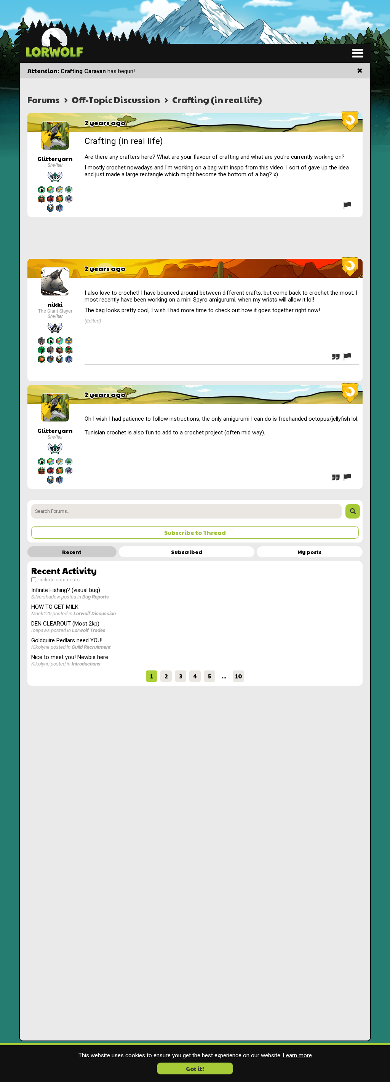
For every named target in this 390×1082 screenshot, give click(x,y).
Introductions (86, 664)
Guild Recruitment (91, 647)
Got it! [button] (195, 1068)
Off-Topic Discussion (116, 99)
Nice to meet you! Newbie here (69, 657)
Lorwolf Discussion (95, 613)
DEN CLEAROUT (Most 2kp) (65, 623)
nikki (55, 304)
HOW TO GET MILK (54, 606)
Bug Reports (95, 597)
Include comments (58, 579)
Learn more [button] (297, 1055)
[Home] (54, 42)
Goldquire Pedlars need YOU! (66, 640)
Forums (43, 99)
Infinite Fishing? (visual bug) (65, 590)
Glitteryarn (55, 159)
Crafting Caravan (83, 71)
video (276, 167)
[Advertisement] (195, 238)
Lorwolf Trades (88, 630)
